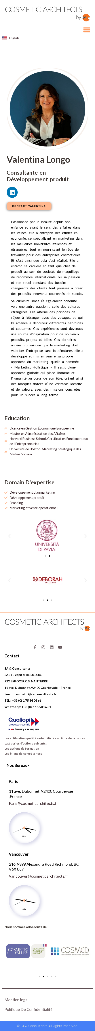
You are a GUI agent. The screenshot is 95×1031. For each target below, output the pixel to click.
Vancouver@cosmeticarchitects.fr (38, 876)
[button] (9, 536)
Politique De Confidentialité (28, 1009)
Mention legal (16, 999)
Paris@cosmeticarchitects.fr (33, 803)
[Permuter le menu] (87, 30)
